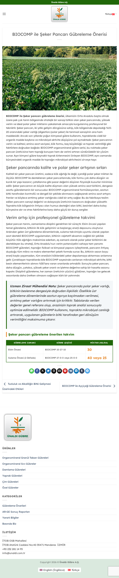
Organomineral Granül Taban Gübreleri (25, 457)
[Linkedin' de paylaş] (76, 371)
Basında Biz (9, 523)
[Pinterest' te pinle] (65, 371)
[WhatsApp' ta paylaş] (31, 371)
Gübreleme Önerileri (14, 505)
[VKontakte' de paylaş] (70, 371)
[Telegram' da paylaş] (87, 371)
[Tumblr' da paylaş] (81, 371)
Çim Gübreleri (10, 481)
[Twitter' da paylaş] (48, 371)
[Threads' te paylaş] (53, 371)
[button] (4, 14)
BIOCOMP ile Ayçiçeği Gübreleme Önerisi (87, 385)
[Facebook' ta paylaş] (37, 371)
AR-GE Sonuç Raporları (16, 511)
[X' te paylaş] (42, 371)
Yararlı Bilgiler (10, 517)
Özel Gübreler (10, 487)
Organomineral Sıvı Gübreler (19, 463)
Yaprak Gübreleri (12, 475)
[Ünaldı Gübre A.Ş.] (59, 14)
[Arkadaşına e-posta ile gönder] (59, 371)
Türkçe (108, 14)
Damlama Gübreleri (14, 469)
